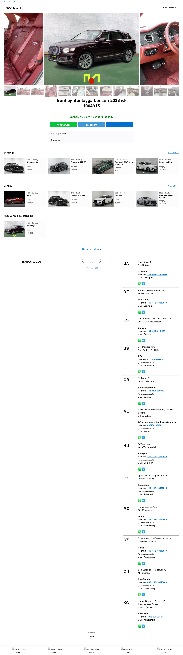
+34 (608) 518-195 (156, 330)
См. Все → (173, 152)
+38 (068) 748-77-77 (157, 274)
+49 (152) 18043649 (157, 302)
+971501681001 (155, 425)
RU (9, 1)
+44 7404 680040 (155, 390)
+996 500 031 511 (156, 616)
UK (5, 1)
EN (14, 1)
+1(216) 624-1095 (155, 359)
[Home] (12, 7)
